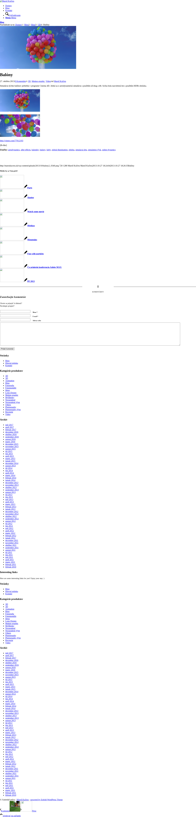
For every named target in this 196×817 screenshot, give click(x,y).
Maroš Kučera (60, 81)
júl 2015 (8, 451)
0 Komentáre (20, 81)
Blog (7, 8)
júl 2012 (8, 523)
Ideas (7, 390)
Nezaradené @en (12, 402)
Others (8, 405)
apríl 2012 (9, 531)
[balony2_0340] (38, 68)
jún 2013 (9, 497)
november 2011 (11, 543)
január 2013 (10, 509)
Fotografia (9, 385)
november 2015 (12, 446)
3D (29, 81)
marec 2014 (10, 475)
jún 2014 (9, 470)
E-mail (35, 316)
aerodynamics (14, 150)
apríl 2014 (9, 473)
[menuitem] (100, 14)
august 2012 (10, 521)
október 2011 (10, 545)
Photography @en (13, 409)
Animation (9, 381)
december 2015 (11, 444)
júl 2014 (8, 468)
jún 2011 (9, 555)
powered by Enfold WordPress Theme (46, 800)
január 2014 (10, 480)
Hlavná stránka (11, 363)
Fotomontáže (10, 388)
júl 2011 (8, 552)
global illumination (60, 150)
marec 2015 (10, 458)
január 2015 (10, 461)
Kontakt (8, 10)
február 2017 (10, 430)
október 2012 (11, 516)
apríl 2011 (9, 560)
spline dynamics (109, 150)
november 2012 (12, 514)
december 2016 (11, 432)
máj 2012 (9, 528)
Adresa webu (37, 320)
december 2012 (11, 511)
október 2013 (11, 487)
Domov (8, 6)
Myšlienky (9, 397)
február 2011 (10, 564)
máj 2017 (9, 425)
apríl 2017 (9, 427)
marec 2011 (10, 562)
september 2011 (12, 547)
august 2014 (10, 466)
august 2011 (10, 550)
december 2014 (11, 463)
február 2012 (10, 535)
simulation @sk (94, 150)
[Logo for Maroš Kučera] (7, 1)
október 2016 (11, 434)
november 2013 (12, 485)
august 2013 (10, 492)
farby (49, 150)
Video (48, 81)
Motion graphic (38, 81)
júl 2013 (8, 495)
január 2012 (10, 538)
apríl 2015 (9, 456)
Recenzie (9, 412)
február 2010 (10, 567)
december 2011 (11, 540)
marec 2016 (10, 442)
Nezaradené (10, 400)
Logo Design (10, 393)
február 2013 (10, 507)
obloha (71, 150)
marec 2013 (10, 504)
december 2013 (11, 482)
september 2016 (12, 437)
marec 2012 (10, 533)
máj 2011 (9, 557)
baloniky (35, 150)
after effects (26, 150)
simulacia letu (81, 150)
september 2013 (12, 490)
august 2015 (10, 449)
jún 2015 (9, 454)
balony (42, 150)
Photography (10, 407)
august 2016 (10, 439)
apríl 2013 (9, 502)
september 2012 (12, 519)
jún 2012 (9, 526)
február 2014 (10, 478)
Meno (35, 312)
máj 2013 (9, 499)
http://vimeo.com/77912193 (11, 141)
